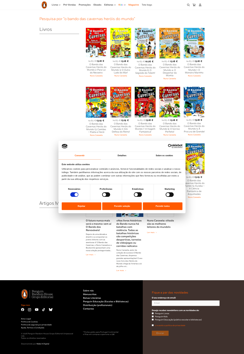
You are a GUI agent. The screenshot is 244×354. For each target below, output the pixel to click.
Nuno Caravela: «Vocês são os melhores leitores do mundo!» (160, 223)
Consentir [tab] (80, 155)
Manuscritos (89, 294)
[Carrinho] (194, 5)
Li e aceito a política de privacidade (170, 325)
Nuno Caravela (96, 76)
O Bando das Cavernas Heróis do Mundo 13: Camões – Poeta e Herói (96, 128)
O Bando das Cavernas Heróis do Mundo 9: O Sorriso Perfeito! (169, 127)
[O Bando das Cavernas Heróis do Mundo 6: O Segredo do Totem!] (145, 29)
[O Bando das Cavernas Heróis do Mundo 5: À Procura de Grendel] (194, 88)
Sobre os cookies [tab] (164, 155)
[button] (188, 5)
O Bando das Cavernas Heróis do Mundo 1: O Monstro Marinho (194, 68)
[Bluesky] (51, 309)
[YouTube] (36, 309)
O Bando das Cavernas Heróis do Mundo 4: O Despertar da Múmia (169, 70)
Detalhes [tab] (122, 155)
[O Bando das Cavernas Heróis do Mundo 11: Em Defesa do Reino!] (120, 88)
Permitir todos (163, 206)
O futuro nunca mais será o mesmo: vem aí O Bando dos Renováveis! (98, 225)
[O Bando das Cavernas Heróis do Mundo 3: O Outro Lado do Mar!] (120, 29)
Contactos (88, 308)
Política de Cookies (29, 322)
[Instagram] (29, 310)
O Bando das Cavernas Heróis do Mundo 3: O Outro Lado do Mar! (120, 68)
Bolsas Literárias (92, 298)
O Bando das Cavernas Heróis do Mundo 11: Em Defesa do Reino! (120, 127)
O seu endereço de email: (164, 298)
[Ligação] (200, 5)
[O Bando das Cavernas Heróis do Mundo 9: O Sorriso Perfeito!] (169, 88)
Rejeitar (81, 206)
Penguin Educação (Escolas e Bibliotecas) (106, 301)
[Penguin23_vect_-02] (91, 323)
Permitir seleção (122, 206)
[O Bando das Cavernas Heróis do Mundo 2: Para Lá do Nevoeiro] (96, 29)
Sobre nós (88, 290)
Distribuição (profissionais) (97, 305)
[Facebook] (22, 309)
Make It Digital (43, 344)
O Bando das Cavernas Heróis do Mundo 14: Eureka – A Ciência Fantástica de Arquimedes (194, 187)
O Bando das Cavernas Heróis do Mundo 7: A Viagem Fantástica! (145, 127)
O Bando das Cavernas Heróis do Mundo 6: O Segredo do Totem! (145, 68)
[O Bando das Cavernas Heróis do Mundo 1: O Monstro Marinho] (194, 29)
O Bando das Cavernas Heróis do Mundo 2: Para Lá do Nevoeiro (96, 68)
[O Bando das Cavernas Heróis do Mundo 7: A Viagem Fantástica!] (145, 88)
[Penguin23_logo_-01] (44, 5)
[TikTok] (43, 309)
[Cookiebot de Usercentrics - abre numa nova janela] (170, 146)
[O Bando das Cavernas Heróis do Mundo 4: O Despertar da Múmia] (169, 29)
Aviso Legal (26, 319)
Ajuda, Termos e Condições (32, 328)
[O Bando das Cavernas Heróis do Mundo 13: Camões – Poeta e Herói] (96, 88)
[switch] (106, 194)
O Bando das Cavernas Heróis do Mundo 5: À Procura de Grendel (194, 127)
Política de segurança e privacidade (36, 325)
